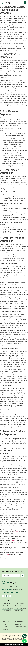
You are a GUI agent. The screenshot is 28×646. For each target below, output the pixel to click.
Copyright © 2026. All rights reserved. (14, 644)
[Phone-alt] (24, 636)
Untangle (13, 540)
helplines (15, 531)
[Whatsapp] (24, 641)
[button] (25, 2)
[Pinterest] (9, 596)
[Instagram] (3, 596)
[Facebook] (6, 596)
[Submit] (22, 575)
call (8, 554)
